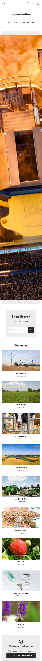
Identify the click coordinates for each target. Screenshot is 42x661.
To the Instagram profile (22, 655)
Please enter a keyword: (21, 321)
